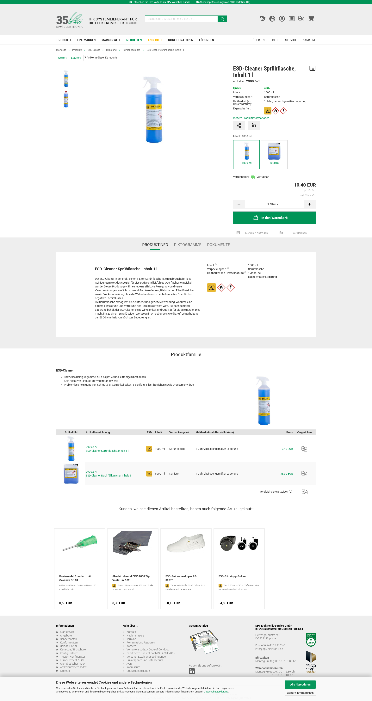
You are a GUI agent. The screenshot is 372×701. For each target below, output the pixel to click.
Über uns (259, 40)
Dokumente (218, 244)
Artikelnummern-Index (73, 667)
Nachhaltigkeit (135, 635)
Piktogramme (187, 244)
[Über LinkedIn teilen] (254, 125)
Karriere (309, 40)
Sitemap (65, 670)
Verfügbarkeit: (241, 176)
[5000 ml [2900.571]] (274, 151)
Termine (131, 639)
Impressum (133, 667)
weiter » (62, 57)
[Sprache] (272, 19)
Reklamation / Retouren (141, 642)
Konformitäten (69, 642)
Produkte (64, 40)
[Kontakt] (262, 19)
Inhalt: (242, 136)
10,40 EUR (286, 448)
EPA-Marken (86, 40)
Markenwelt (111, 40)
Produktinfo (155, 244)
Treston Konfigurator (72, 656)
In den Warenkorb (274, 218)
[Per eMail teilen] (239, 125)
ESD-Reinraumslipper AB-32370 (181, 578)
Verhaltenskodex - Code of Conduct (148, 649)
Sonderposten (68, 639)
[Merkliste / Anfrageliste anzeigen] (291, 19)
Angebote (155, 40)
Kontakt (131, 631)
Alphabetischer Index (72, 663)
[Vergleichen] (304, 449)
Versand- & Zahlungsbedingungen (147, 656)
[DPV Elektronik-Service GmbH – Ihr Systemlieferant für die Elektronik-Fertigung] (97, 19)
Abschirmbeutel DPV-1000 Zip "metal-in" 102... (131, 578)
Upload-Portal (68, 646)
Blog (275, 40)
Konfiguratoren (180, 40)
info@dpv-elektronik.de (269, 648)
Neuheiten (134, 40)
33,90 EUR (286, 473)
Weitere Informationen (300, 692)
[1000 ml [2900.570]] (246, 151)
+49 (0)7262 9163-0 (273, 645)
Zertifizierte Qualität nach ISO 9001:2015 (151, 653)
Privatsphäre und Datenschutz (145, 660)
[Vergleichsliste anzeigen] (301, 19)
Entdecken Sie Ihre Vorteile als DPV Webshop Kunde (161, 2)
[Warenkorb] (311, 19)
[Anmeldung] (282, 19)
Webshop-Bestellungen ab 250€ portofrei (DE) (225, 2)
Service (291, 40)
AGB (129, 663)
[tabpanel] (246, 154)
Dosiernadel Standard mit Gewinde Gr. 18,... (75, 578)
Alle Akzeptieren (300, 684)
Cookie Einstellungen (139, 670)
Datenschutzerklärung (216, 691)
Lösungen (206, 40)
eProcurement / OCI (72, 660)
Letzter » (76, 57)
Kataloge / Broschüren (73, 649)
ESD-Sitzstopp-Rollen (232, 576)
